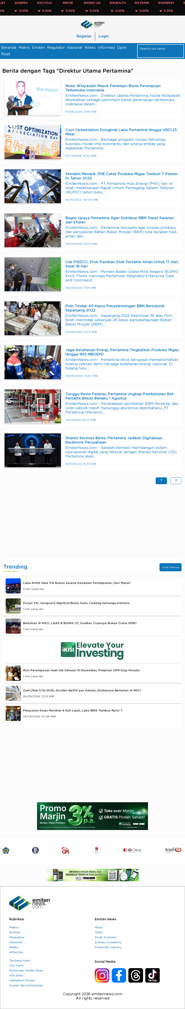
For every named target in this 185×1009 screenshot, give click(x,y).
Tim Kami (16, 965)
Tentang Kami (19, 960)
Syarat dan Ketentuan (26, 985)
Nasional (74, 47)
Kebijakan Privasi (22, 980)
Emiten (38, 47)
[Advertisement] (92, 522)
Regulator (56, 47)
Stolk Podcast (105, 937)
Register (84, 36)
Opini (122, 47)
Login (104, 36)
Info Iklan (16, 975)
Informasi (106, 47)
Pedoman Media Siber (26, 970)
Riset (5, 54)
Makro (24, 47)
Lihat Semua (170, 567)
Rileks (90, 47)
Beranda (8, 47)
